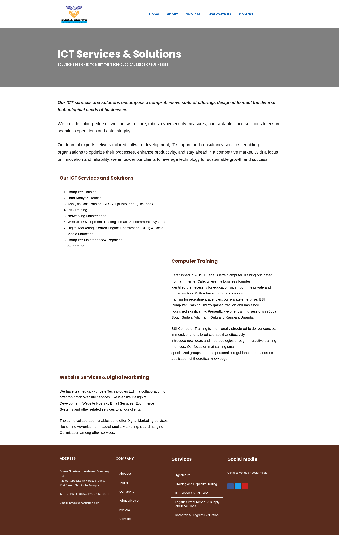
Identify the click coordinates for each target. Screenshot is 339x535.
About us (125, 474)
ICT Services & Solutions (191, 493)
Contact (246, 14)
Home (154, 14)
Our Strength (128, 492)
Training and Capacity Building (196, 484)
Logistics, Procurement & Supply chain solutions (197, 504)
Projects (124, 510)
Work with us (219, 14)
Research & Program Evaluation (197, 515)
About (172, 14)
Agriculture (182, 475)
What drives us (129, 501)
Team (123, 483)
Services (193, 14)
